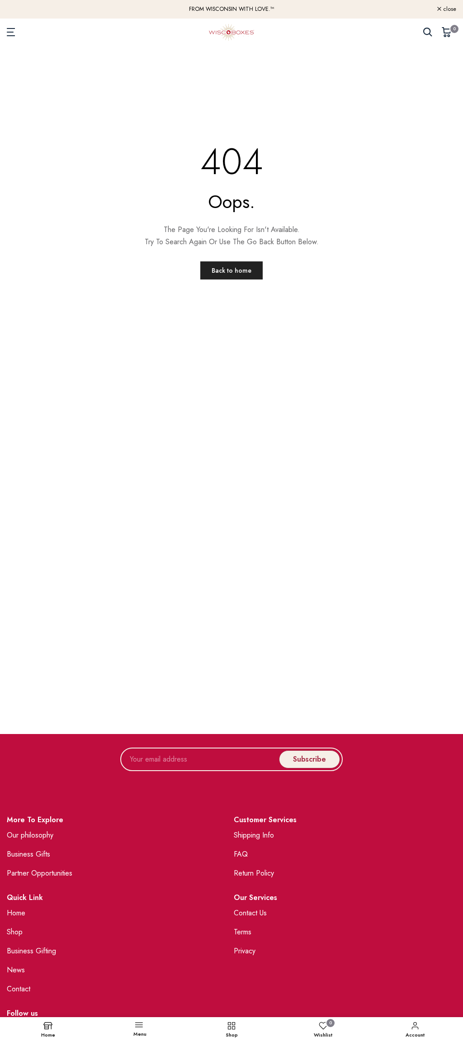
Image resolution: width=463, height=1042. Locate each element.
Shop (15, 932)
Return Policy (254, 873)
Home (16, 913)
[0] (447, 32)
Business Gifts (28, 854)
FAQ (241, 854)
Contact (18, 989)
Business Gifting (31, 951)
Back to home (231, 270)
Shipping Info (254, 835)
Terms (242, 932)
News (16, 970)
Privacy (244, 951)
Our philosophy (30, 835)
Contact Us (250, 913)
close (18, 9)
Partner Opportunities (39, 873)
